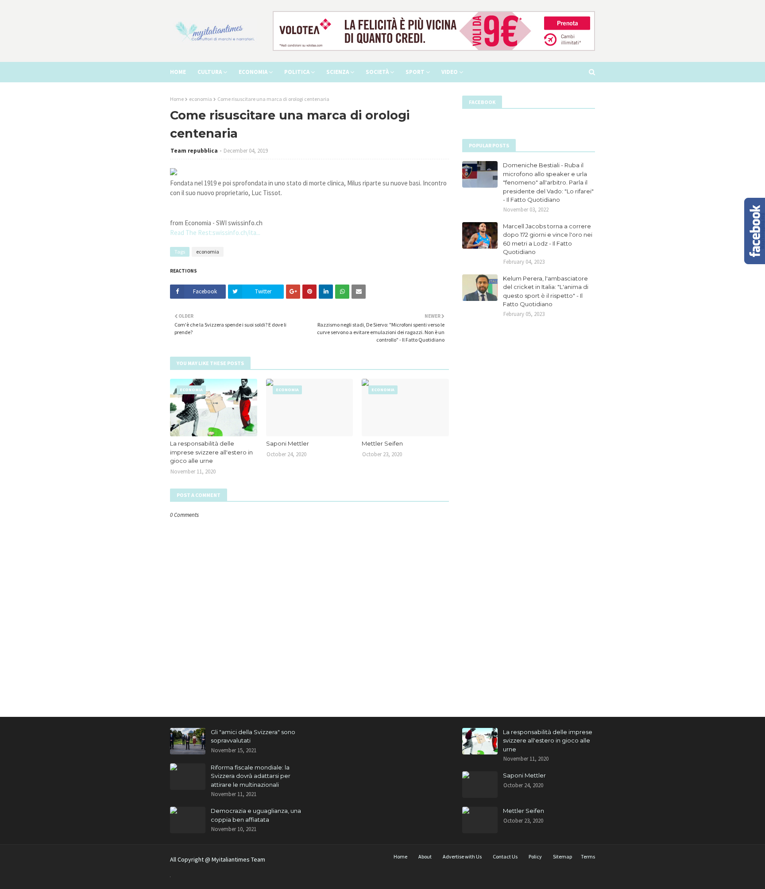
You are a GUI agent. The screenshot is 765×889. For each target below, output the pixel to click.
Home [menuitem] (178, 72)
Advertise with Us (462, 856)
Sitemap (562, 856)
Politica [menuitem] (296, 72)
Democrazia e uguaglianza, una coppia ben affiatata (256, 815)
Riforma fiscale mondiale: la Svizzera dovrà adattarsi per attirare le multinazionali (250, 776)
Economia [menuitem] (253, 72)
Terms (588, 856)
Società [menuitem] (377, 72)
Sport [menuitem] (415, 72)
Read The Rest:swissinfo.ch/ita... (215, 232)
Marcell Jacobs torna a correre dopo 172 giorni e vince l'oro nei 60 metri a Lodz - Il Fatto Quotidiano (547, 239)
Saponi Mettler (287, 443)
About (425, 856)
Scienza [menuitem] (337, 72)
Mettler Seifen (382, 443)
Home (177, 99)
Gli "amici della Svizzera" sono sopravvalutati (253, 736)
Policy (535, 856)
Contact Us (505, 856)
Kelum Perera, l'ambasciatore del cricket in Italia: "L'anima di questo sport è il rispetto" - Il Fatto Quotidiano (545, 291)
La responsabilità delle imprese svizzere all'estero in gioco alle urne (211, 452)
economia (200, 99)
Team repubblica (194, 150)
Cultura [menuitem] (209, 72)
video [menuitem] (449, 72)
